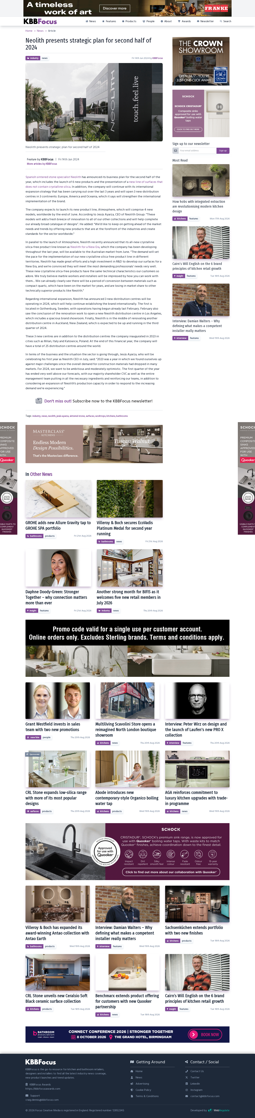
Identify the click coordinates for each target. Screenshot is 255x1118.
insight (33, 610)
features (44, 610)
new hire (35, 737)
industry (34, 58)
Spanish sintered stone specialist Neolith (53, 177)
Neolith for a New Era (84, 247)
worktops (100, 416)
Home (29, 31)
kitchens (111, 416)
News (40, 31)
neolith (52, 416)
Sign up (223, 150)
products (49, 536)
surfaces (90, 416)
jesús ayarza (63, 416)
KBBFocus (157, 58)
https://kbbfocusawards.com (43, 1089)
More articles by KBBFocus (42, 164)
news (44, 58)
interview (181, 338)
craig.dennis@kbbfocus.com (42, 1100)
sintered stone (77, 416)
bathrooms (122, 416)
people (46, 737)
